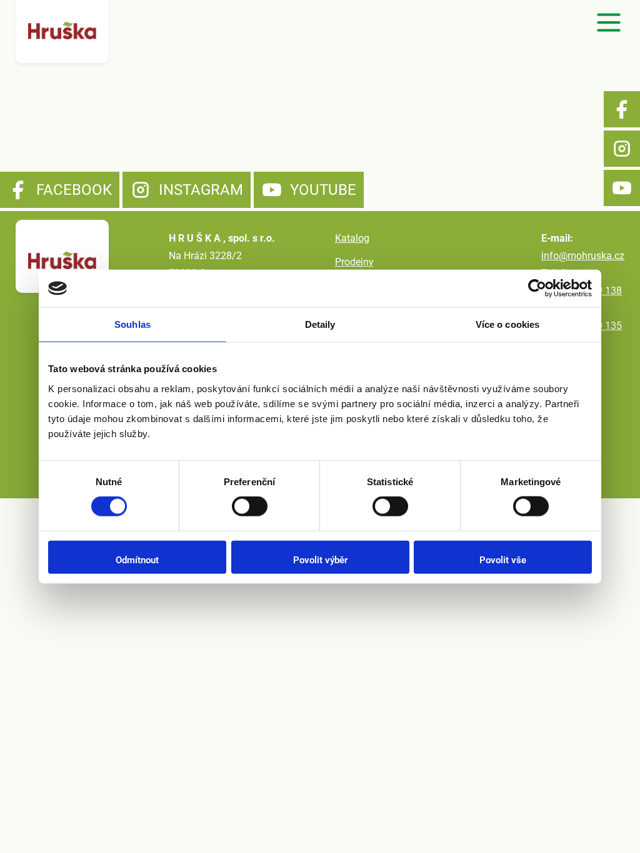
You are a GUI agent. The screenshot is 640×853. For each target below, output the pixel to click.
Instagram (622, 149)
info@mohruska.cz (582, 256)
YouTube (622, 188)
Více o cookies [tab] (507, 324)
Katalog (352, 238)
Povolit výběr (320, 559)
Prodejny (354, 262)
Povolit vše (502, 559)
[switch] (250, 506)
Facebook (622, 109)
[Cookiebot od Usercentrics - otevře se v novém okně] (537, 288)
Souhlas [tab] (132, 324)
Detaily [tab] (320, 324)
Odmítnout (137, 559)
